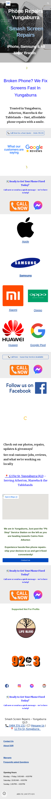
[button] (3, 3)
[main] (25, 31)
